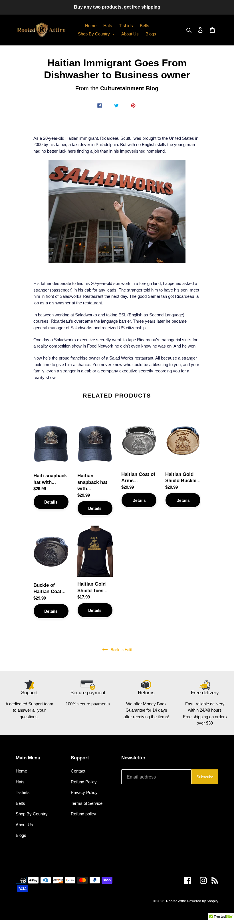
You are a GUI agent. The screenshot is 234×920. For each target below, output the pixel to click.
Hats (20, 781)
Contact (78, 771)
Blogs (21, 835)
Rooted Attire (176, 901)
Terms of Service (86, 803)
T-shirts (23, 792)
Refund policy (83, 813)
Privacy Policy (84, 792)
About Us (24, 824)
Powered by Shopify (202, 901)
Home (21, 771)
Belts (20, 803)
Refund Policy (84, 781)
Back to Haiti (121, 649)
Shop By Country (32, 813)
